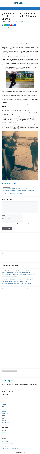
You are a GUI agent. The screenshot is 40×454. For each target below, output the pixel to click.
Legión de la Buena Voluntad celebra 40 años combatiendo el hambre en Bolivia (18, 274)
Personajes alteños (6, 422)
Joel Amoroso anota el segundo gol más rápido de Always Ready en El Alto (17, 279)
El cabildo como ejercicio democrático (9, 276)
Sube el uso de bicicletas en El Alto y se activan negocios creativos (16, 272)
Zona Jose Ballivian (25, 188)
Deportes (3, 418)
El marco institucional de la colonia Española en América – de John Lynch (17, 270)
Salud (3, 406)
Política (3, 400)
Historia (3, 415)
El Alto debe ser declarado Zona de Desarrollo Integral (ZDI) (14, 281)
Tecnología (4, 411)
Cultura (8, 187)
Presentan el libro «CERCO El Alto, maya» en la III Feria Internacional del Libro (18, 277)
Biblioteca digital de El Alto (7, 443)
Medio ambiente (5, 413)
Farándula (4, 420)
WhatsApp (4, 430)
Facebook (4, 432)
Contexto (5, 187)
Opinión (3, 423)
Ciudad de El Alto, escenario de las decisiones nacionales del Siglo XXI (16, 283)
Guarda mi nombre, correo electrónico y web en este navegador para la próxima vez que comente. (20, 224)
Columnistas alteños (6, 444)
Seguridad (4, 409)
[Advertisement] (20, 241)
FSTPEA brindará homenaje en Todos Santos (12, 193)
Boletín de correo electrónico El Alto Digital (10, 448)
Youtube (3, 433)
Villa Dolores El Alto (16, 188)
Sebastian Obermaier (7, 188)
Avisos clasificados (5, 441)
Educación (4, 408)
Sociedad (4, 402)
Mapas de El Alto (5, 446)
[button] (38, 8)
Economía (4, 404)
